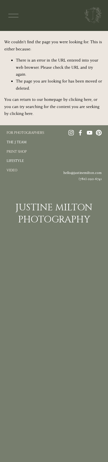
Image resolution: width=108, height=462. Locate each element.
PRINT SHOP (17, 151)
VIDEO (12, 170)
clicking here (80, 99)
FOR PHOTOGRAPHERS (25, 132)
